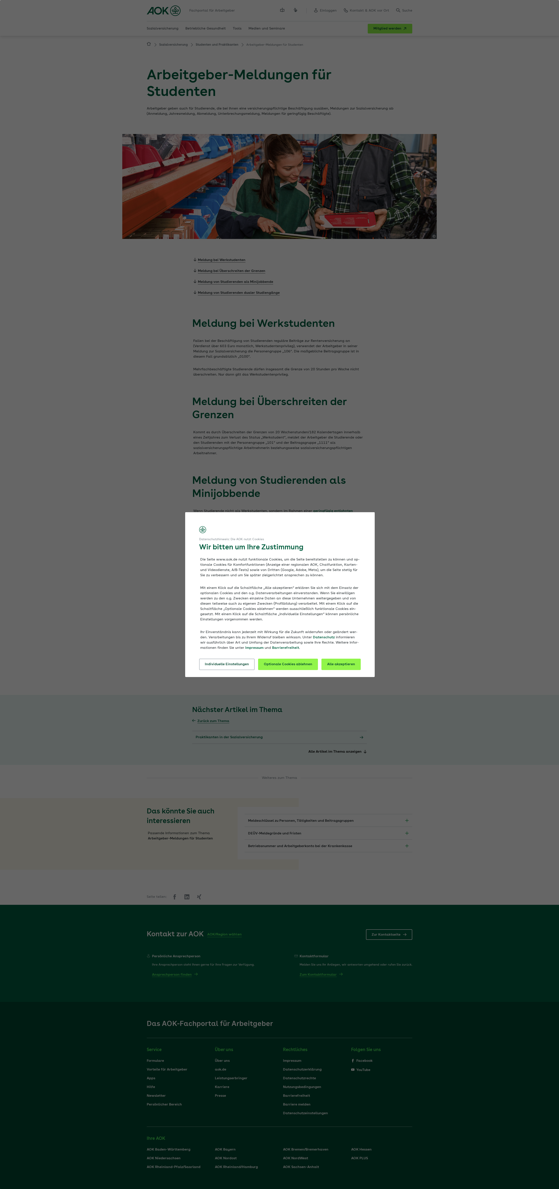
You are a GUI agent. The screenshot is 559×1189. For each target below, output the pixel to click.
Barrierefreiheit (285, 648)
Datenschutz (324, 637)
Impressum (254, 648)
